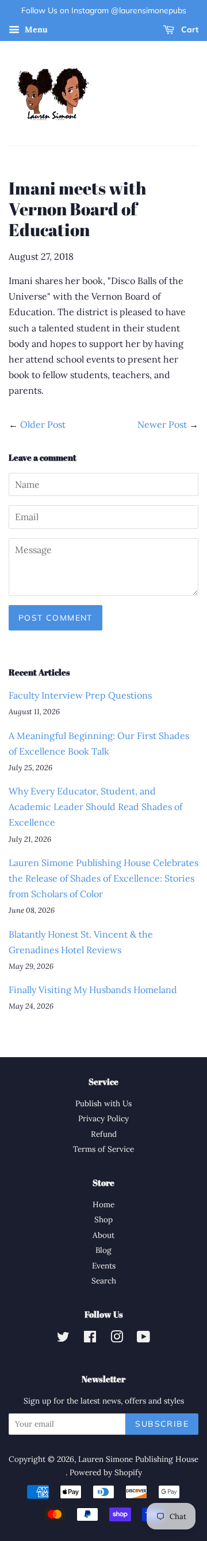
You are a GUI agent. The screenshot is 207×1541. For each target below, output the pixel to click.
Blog (103, 1250)
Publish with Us (103, 1103)
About (103, 1235)
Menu (35, 29)
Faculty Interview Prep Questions (80, 695)
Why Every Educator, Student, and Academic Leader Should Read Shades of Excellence (95, 806)
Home (103, 1204)
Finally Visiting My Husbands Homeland (93, 989)
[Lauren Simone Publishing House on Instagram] (116, 1339)
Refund (104, 1134)
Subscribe (162, 1424)
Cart (188, 29)
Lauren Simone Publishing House (138, 1459)
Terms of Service (103, 1149)
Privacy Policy (103, 1118)
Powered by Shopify (106, 1472)
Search (103, 1280)
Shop (103, 1219)
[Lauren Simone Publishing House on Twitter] (63, 1339)
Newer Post (162, 424)
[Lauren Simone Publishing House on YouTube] (143, 1339)
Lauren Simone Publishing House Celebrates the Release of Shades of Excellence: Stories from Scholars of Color (103, 878)
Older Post (43, 424)
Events (104, 1265)
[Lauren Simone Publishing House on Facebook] (90, 1339)
